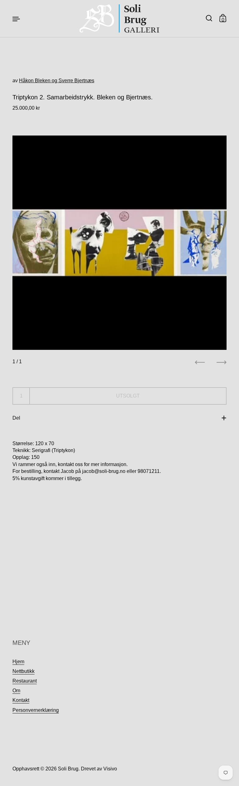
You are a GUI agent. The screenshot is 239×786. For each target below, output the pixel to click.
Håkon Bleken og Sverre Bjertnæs (56, 80)
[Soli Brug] (120, 18)
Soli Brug (68, 768)
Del (16, 418)
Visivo (110, 768)
